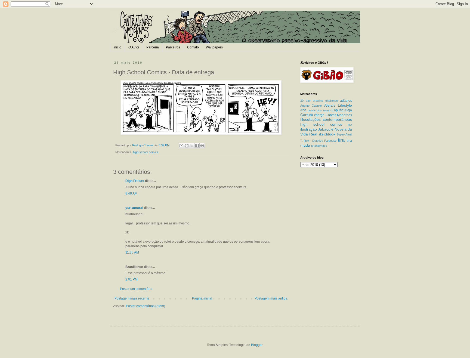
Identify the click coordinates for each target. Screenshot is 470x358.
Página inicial (202, 298)
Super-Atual (344, 134)
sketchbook (327, 134)
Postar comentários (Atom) (145, 306)
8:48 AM (131, 193)
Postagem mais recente (132, 298)
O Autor (133, 47)
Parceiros (173, 47)
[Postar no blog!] (186, 145)
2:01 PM (131, 279)
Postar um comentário (136, 289)
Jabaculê (325, 129)
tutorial (315, 145)
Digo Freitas (134, 181)
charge (319, 115)
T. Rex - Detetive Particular (318, 140)
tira (341, 140)
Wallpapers (214, 47)
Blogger (256, 345)
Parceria (152, 47)
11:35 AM (132, 252)
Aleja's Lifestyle (338, 105)
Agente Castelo (311, 105)
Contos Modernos (339, 115)
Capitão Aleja (342, 110)
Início (117, 47)
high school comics (145, 152)
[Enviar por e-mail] (181, 145)
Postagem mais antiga (271, 298)
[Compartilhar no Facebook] (197, 145)
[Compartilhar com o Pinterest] (202, 145)
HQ (350, 124)
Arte (303, 110)
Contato (193, 47)
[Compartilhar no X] (191, 145)
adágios (346, 101)
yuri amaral (134, 208)
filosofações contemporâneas (326, 119)
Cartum (306, 115)
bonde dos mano (319, 110)
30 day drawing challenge (319, 100)
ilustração (308, 129)
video (323, 145)
